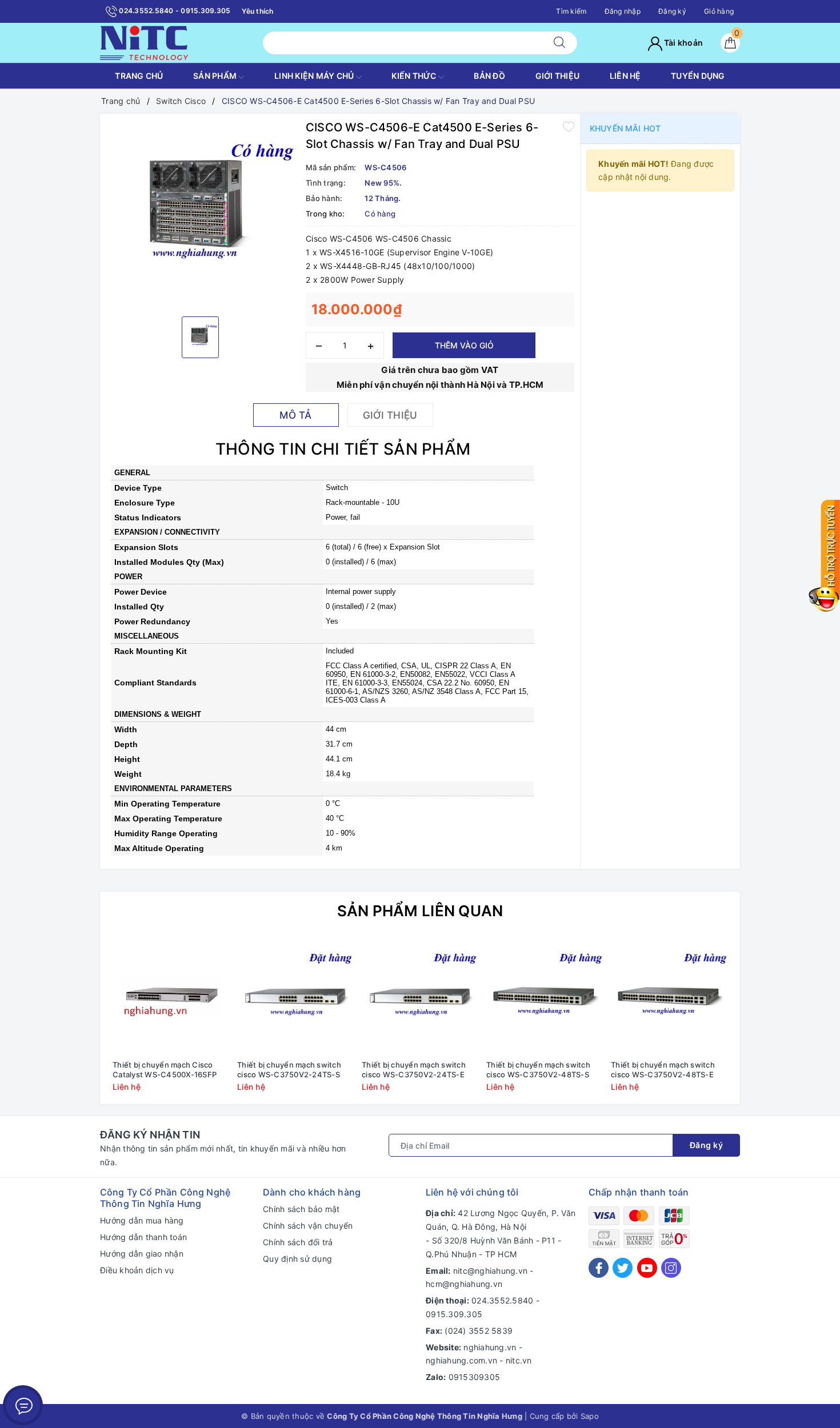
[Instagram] (671, 1268)
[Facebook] (599, 1268)
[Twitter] (623, 1268)
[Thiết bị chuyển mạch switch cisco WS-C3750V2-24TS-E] (420, 996)
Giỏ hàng (719, 11)
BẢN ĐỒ (489, 76)
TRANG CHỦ (139, 76)
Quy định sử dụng (297, 1258)
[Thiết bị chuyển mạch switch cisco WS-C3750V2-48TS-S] (544, 996)
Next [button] (762, 1023)
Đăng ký (672, 11)
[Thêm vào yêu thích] (568, 126)
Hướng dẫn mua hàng (142, 1220)
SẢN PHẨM (215, 76)
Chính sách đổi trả (298, 1242)
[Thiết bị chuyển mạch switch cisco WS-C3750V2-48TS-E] (669, 996)
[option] (200, 213)
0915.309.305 (454, 1314)
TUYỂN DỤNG (698, 76)
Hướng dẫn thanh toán (143, 1237)
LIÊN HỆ (625, 76)
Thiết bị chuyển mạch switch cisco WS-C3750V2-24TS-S (289, 1069)
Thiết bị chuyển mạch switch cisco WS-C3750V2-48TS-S (538, 1069)
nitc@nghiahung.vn (490, 1270)
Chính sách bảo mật (301, 1209)
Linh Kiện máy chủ (315, 76)
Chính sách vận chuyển (308, 1225)
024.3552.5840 (502, 1300)
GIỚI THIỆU (557, 76)
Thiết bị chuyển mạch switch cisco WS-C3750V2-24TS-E (414, 1069)
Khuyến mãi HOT (625, 128)
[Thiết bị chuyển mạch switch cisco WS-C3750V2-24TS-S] (295, 996)
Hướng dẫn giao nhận (141, 1253)
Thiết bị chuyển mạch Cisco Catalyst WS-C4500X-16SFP (165, 1069)
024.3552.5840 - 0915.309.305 (173, 10)
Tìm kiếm (571, 11)
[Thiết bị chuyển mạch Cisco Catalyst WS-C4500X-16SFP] (171, 996)
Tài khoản (682, 42)
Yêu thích (257, 11)
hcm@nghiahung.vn (464, 1284)
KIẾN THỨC (414, 76)
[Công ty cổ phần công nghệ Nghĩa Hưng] (144, 42)
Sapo (590, 1416)
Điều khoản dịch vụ (137, 1270)
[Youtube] (647, 1268)
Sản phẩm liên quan (420, 911)
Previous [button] (77, 1023)
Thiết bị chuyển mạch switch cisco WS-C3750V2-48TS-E (663, 1069)
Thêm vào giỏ (464, 345)
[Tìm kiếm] (559, 42)
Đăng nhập (623, 11)
